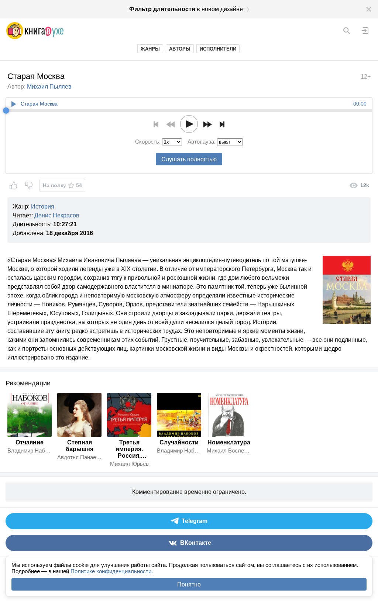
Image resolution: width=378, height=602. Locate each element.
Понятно (189, 584)
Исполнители (218, 49)
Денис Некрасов (56, 215)
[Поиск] (346, 31)
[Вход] (365, 31)
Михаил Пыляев (49, 86)
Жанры (150, 49)
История (42, 206)
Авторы (179, 49)
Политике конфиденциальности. (112, 571)
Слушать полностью (189, 159)
